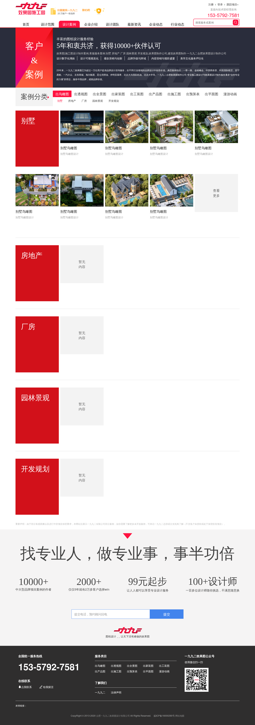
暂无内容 (82, 264)
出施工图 (174, 93)
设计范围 (47, 24)
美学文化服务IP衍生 (192, 58)
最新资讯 (134, 24)
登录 (220, 4)
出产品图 (155, 93)
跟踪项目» (233, 4)
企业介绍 (91, 24)
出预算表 (193, 93)
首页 (26, 24)
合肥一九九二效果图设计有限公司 (113, 715)
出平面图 (211, 93)
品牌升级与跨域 (137, 58)
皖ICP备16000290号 (164, 715)
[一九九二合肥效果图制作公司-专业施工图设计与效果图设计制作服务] (63, 8)
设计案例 (69, 24)
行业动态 (177, 24)
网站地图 (179, 715)
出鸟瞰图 (62, 93)
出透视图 (81, 93)
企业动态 (156, 24)
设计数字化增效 (66, 58)
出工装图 (137, 93)
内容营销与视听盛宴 (163, 58)
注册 (211, 4)
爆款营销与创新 (113, 58)
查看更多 (216, 193)
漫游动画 (230, 93)
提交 (166, 614)
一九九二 (100, 692)
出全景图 (99, 93)
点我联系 (25, 687)
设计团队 (112, 24)
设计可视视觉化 (89, 58)
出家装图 (118, 93)
